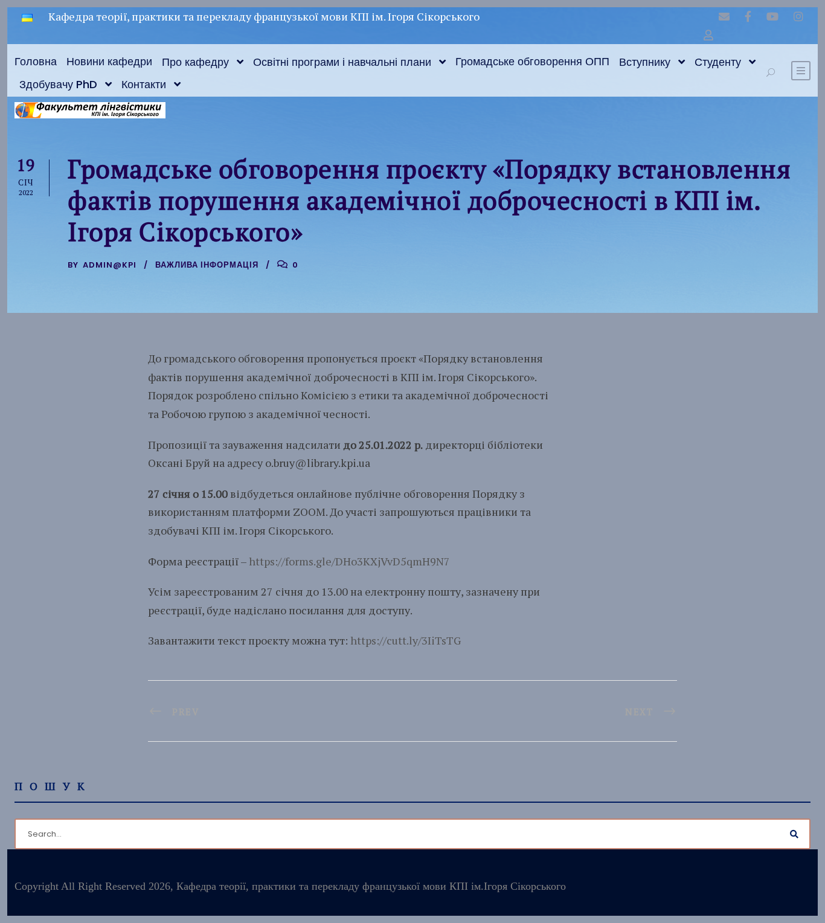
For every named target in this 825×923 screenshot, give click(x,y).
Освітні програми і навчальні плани (342, 61)
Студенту (718, 61)
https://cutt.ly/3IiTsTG (405, 640)
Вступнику (644, 61)
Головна (35, 61)
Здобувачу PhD (58, 84)
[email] (724, 16)
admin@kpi (109, 265)
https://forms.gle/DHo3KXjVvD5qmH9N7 (349, 561)
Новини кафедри (109, 61)
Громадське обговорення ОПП (532, 61)
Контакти (143, 84)
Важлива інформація (206, 265)
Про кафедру (195, 61)
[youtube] (772, 16)
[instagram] (798, 16)
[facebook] (748, 16)
